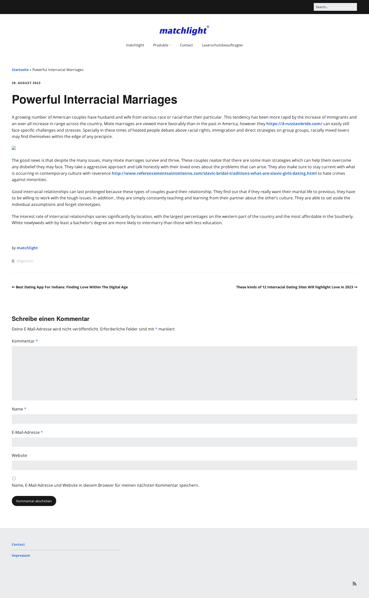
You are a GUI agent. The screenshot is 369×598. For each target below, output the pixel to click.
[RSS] (354, 583)
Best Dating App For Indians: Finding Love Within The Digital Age (72, 287)
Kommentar (25, 341)
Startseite (20, 69)
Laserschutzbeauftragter (222, 45)
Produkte (160, 45)
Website (19, 455)
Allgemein (25, 261)
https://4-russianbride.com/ (294, 123)
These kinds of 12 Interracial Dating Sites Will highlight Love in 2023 (294, 287)
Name (19, 409)
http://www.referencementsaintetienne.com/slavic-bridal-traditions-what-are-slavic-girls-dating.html (214, 173)
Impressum (21, 555)
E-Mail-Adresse (27, 432)
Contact (186, 45)
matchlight (135, 45)
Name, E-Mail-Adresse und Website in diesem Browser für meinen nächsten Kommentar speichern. (105, 485)
